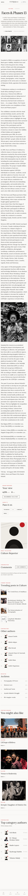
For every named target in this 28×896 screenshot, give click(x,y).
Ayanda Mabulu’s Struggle (12, 693)
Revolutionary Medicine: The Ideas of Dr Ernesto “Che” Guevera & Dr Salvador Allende (17, 602)
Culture (11, 8)
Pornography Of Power (11, 681)
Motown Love (8, 685)
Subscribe (14, 885)
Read (3, 745)
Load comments (21, 567)
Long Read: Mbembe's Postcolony (14, 619)
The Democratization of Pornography (15, 611)
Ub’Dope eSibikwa (8, 742)
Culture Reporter (8, 31)
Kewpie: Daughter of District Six (13, 805)
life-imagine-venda (10, 697)
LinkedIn (19, 509)
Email (5, 513)
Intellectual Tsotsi (9, 689)
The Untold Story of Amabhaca (17, 592)
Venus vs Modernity (9, 774)
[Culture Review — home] (14, 2)
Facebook (6, 509)
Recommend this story (11, 496)
